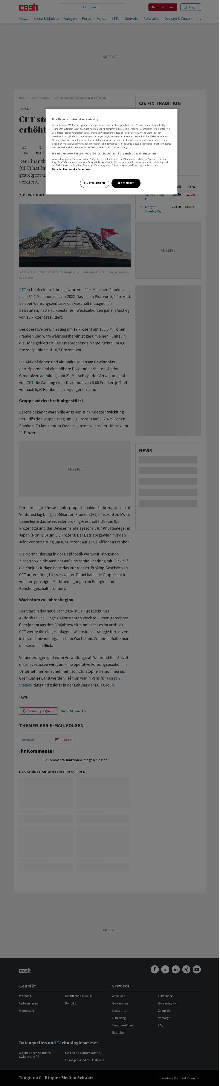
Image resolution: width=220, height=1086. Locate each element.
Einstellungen (94, 183)
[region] (111, 151)
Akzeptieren (126, 183)
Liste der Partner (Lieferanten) (71, 169)
